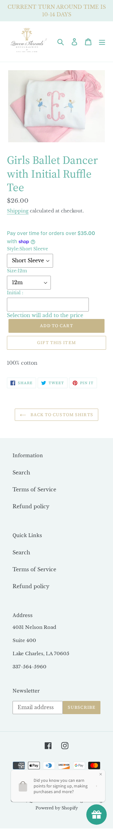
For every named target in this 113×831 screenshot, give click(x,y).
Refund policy (31, 506)
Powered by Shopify (56, 808)
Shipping (18, 211)
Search (21, 472)
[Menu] (102, 41)
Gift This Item (56, 342)
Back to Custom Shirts (61, 414)
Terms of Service (34, 489)
